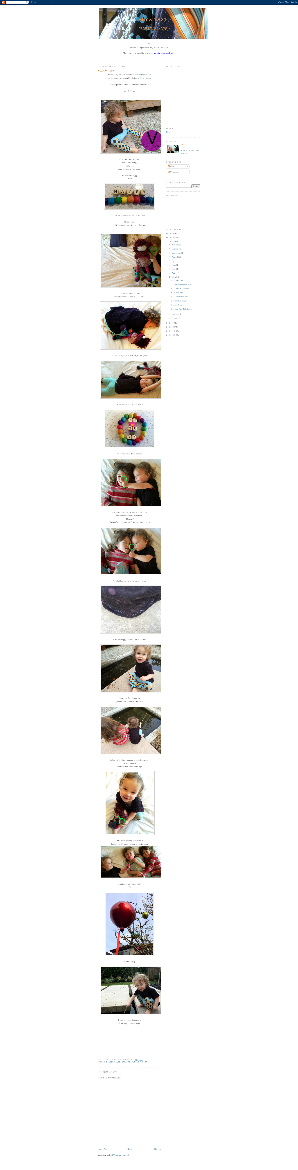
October (175, 248)
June (174, 264)
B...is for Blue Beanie (180, 288)
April (174, 273)
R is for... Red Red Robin (181, 308)
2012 (171, 327)
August (175, 256)
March (175, 277)
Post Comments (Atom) (119, 1154)
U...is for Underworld (179, 296)
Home (129, 1149)
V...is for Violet (106, 70)
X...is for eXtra (177, 280)
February (176, 313)
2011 (171, 331)
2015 (171, 237)
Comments (174, 171)
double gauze (113, 1062)
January (175, 318)
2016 (171, 233)
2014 (171, 241)
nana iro (126, 1062)
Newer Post (102, 1149)
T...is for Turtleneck (179, 300)
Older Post (157, 1149)
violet (143, 1062)
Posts (172, 166)
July (174, 260)
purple (135, 1062)
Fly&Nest (153, 19)
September (176, 252)
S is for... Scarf (177, 304)
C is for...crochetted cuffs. (181, 284)
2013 (171, 322)
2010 (171, 335)
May (174, 268)
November (176, 244)
